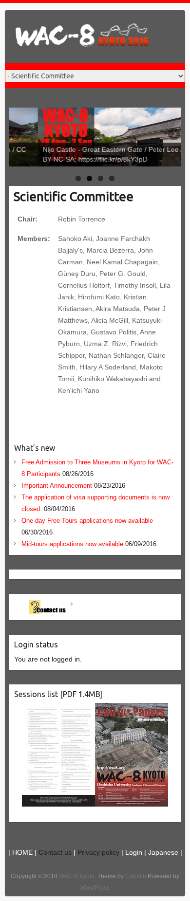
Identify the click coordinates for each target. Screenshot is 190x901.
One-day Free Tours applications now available (87, 520)
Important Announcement (56, 485)
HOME (22, 852)
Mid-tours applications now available (72, 544)
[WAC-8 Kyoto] (83, 36)
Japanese (163, 852)
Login (133, 852)
